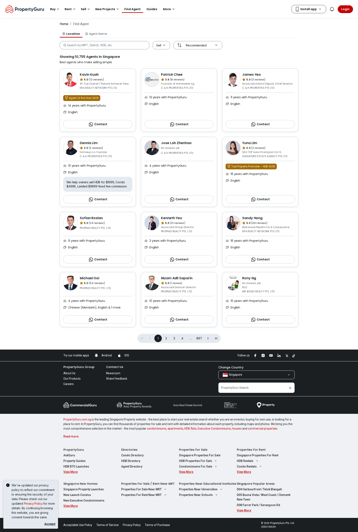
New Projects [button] (105, 9)
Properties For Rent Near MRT (141, 495)
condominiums (156, 428)
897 (199, 338)
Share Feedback (116, 378)
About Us (69, 373)
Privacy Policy (33, 503)
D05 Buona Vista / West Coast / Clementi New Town (263, 497)
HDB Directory (130, 461)
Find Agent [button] (132, 9)
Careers (68, 384)
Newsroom (113, 373)
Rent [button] (68, 9)
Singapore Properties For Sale (199, 455)
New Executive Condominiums (83, 500)
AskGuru (69, 455)
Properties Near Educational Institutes (207, 484)
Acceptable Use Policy (77, 525)
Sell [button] (83, 9)
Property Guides (74, 461)
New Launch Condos (77, 495)
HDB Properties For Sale (195, 461)
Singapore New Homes (80, 484)
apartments (175, 428)
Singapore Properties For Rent (257, 455)
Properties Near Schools (196, 495)
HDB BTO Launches (76, 466)
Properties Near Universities (198, 489)
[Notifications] (332, 9)
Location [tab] (73, 34)
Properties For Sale (193, 450)
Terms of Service (107, 525)
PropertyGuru (73, 450)
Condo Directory (132, 455)
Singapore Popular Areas (256, 484)
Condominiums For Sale (195, 466)
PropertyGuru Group (78, 367)
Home (64, 24)
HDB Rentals (245, 461)
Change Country (230, 367)
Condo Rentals (247, 466)
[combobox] (103, 45)
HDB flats (190, 428)
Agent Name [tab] (98, 34)
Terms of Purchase (157, 525)
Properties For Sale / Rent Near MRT (148, 484)
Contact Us (114, 367)
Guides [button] (151, 9)
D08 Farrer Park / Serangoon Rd (258, 505)
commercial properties (262, 428)
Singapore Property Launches (83, 489)
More (167, 9)
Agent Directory (131, 466)
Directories (129, 450)
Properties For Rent (251, 450)
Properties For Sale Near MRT (141, 489)
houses (237, 428)
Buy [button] (53, 9)
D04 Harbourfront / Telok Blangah (259, 489)
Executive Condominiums (214, 428)
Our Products (72, 378)
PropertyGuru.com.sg (77, 419)
